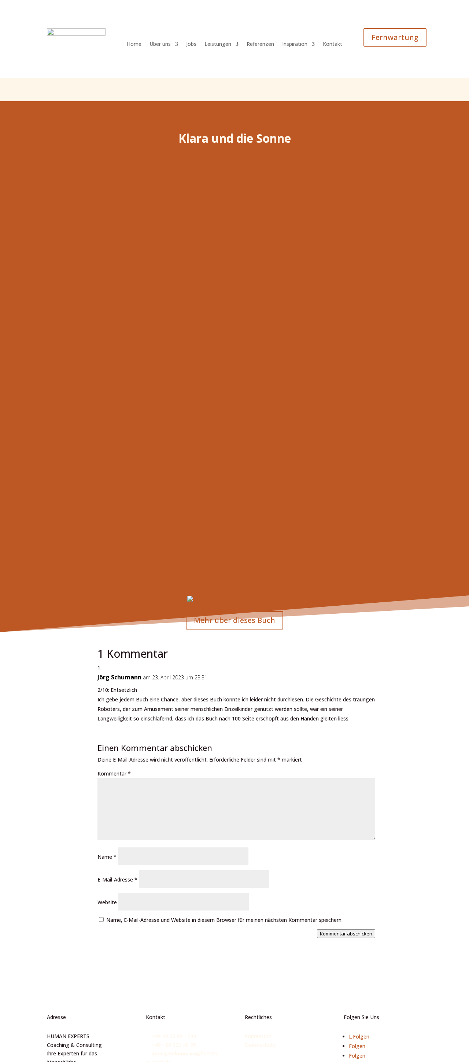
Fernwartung (395, 37)
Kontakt (332, 44)
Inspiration (294, 44)
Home (134, 44)
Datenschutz (260, 1044)
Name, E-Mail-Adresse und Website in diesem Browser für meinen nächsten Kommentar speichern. (224, 919)
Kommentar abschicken (346, 933)
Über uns (160, 44)
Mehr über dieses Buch (234, 620)
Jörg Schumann (119, 677)
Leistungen (217, 44)
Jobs (191, 44)
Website (107, 902)
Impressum (258, 1036)
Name (107, 856)
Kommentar (114, 773)
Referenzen (260, 44)
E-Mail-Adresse (117, 879)
